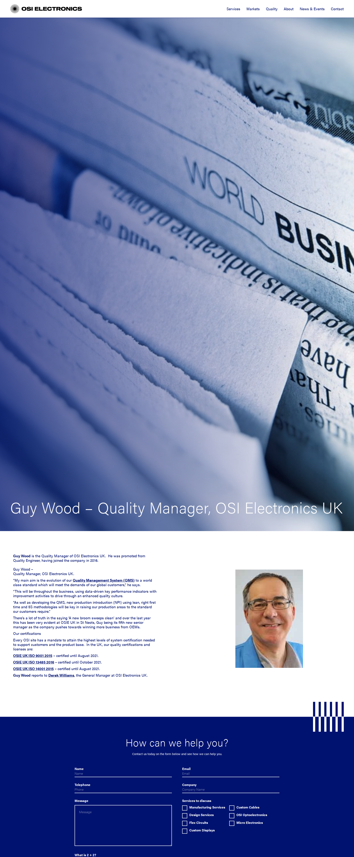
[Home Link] (46, 9)
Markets (253, 9)
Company (189, 784)
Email (186, 768)
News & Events (312, 9)
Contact (337, 9)
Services (233, 8)
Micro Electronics (249, 822)
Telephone (82, 784)
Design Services (201, 815)
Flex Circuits (198, 822)
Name (79, 768)
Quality (272, 9)
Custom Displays (202, 830)
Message (81, 800)
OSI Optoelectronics (251, 815)
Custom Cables (247, 807)
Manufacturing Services (207, 807)
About (289, 8)
